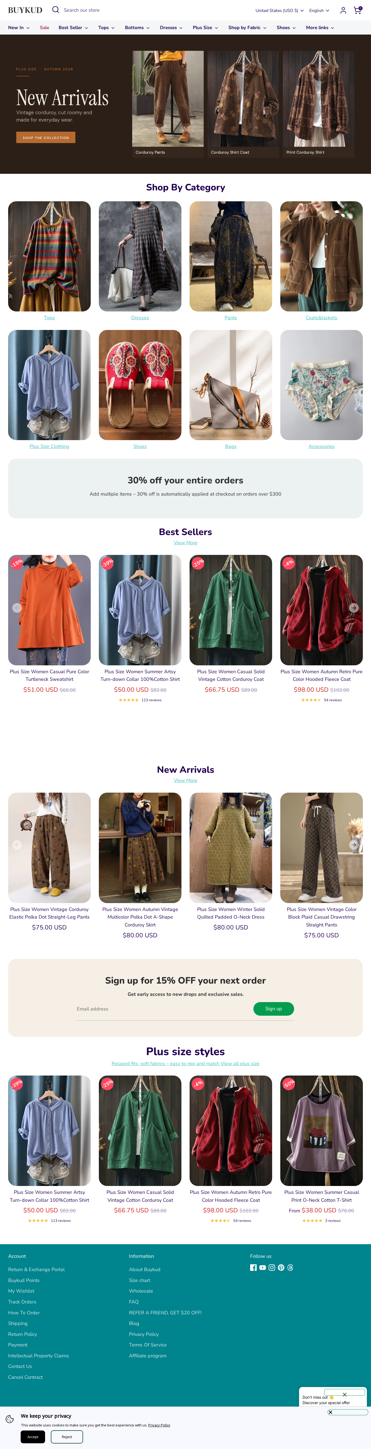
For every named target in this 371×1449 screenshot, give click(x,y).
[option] (185, 104)
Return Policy (22, 1334)
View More (185, 542)
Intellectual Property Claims (38, 1355)
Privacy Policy (144, 1334)
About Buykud (145, 1269)
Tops (104, 27)
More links (318, 27)
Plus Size (203, 27)
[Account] (343, 10)
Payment (17, 1345)
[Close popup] (345, 1392)
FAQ (134, 1302)
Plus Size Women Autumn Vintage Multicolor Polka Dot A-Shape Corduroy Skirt (140, 917)
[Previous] (17, 608)
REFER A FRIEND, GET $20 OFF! (165, 1312)
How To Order (24, 1312)
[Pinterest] (281, 1267)
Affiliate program (147, 1355)
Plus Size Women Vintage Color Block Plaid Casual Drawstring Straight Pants (322, 917)
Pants (231, 317)
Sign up (273, 1008)
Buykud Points (24, 1280)
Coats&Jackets (321, 317)
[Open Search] (55, 9)
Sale (44, 27)
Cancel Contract (25, 1377)
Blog (134, 1323)
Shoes (284, 27)
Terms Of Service (148, 1345)
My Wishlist (21, 1291)
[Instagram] (272, 1267)
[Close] (348, 1412)
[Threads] (290, 1267)
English (316, 11)
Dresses (169, 27)
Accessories (322, 446)
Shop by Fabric (245, 27)
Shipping (18, 1323)
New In (16, 27)
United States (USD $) (277, 11)
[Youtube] (262, 1267)
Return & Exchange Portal (36, 1269)
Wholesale (141, 1291)
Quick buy (50, 655)
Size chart (139, 1280)
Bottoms (135, 27)
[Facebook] (253, 1267)
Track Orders (22, 1302)
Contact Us (20, 1366)
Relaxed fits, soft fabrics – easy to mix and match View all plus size (185, 1063)
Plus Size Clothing (49, 446)
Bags (231, 446)
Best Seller (71, 27)
